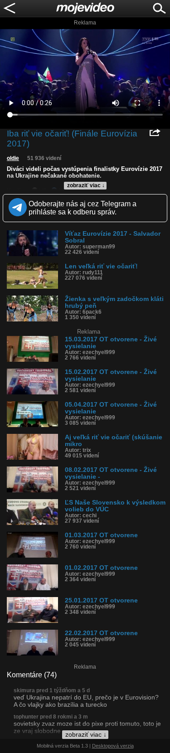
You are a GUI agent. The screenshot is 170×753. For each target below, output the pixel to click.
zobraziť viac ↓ (86, 185)
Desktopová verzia (113, 745)
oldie (13, 158)
